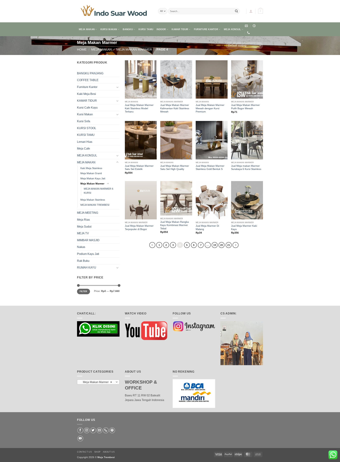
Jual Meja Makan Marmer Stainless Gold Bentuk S (210, 167)
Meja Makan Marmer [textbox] (96, 382)
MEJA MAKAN (87, 29)
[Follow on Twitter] (93, 430)
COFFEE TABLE (87, 80)
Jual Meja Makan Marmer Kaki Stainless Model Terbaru (139, 108)
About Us (109, 452)
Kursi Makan (85, 114)
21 (228, 245)
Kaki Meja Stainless (91, 168)
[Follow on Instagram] (87, 430)
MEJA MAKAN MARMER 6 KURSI (98, 190)
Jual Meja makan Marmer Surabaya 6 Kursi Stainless (246, 167)
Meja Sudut (84, 226)
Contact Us (84, 452)
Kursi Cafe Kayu (87, 107)
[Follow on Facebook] (80, 430)
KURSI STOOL (86, 128)
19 (214, 245)
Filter (83, 291)
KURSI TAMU (145, 29)
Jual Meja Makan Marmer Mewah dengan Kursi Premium (210, 108)
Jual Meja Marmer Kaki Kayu (244, 227)
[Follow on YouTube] (80, 438)
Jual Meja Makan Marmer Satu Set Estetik (139, 167)
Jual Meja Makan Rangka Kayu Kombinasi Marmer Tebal (174, 225)
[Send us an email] (99, 430)
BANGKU (128, 29)
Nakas (81, 246)
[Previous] (152, 245)
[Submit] (236, 11)
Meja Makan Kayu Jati (92, 178)
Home (82, 49)
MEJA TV (83, 233)
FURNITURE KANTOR (206, 29)
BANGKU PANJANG (90, 73)
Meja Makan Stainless (92, 199)
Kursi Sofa (83, 121)
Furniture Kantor (87, 86)
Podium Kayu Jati (88, 253)
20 (221, 245)
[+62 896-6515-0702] (249, 32)
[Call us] (106, 430)
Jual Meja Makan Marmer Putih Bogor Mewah (245, 107)
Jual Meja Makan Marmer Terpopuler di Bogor (139, 227)
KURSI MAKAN (108, 29)
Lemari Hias (84, 141)
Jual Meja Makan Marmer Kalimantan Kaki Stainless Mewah (174, 108)
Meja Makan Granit (91, 173)
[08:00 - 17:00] (254, 25)
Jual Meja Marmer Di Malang (207, 227)
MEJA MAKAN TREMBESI (94, 204)
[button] (251, 11)
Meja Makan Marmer (134, 49)
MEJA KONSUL (232, 29)
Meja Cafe (83, 148)
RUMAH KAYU (86, 267)
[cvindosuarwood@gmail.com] (247, 25)
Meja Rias (83, 219)
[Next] (236, 245)
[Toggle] (117, 87)
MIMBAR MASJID (88, 240)
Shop (97, 452)
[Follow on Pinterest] (112, 430)
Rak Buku (83, 260)
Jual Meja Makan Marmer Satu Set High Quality (174, 167)
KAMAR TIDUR (180, 29)
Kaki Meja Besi (86, 93)
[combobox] (98, 382)
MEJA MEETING (87, 212)
